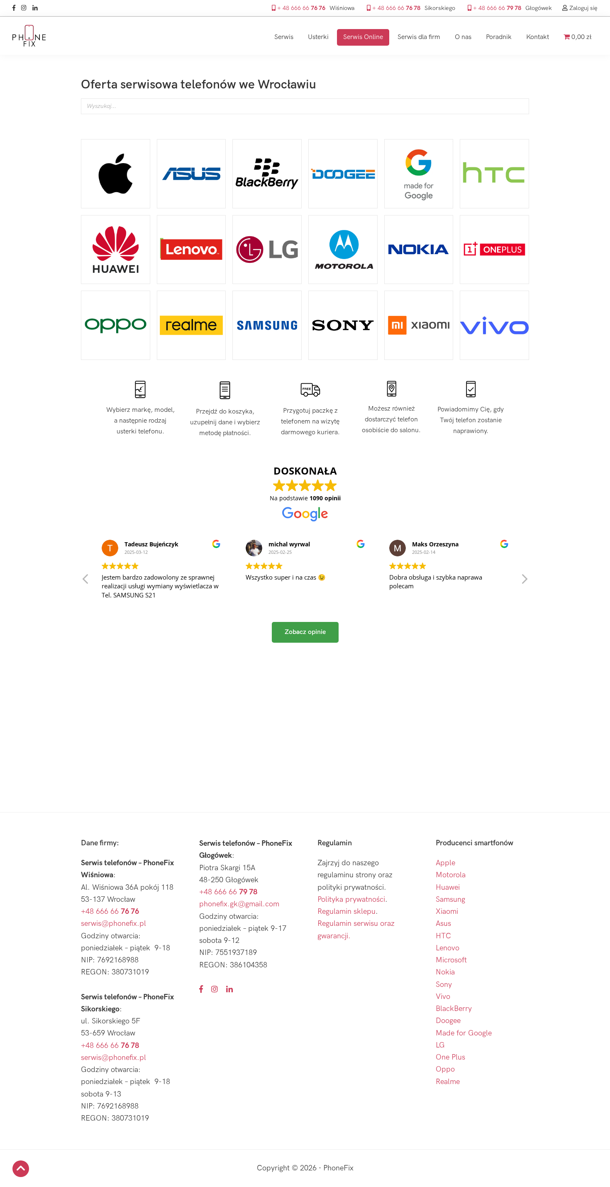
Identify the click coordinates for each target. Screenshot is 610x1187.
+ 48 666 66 (300, 8)
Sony (444, 984)
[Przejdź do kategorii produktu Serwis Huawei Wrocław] (115, 249)
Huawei (448, 887)
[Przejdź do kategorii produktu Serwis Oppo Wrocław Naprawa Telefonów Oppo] (115, 325)
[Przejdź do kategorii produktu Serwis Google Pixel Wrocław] (419, 173)
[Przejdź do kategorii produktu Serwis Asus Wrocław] (191, 173)
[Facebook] (16, 8)
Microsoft (451, 960)
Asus (443, 923)
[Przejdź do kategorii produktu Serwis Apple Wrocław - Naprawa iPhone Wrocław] (115, 173)
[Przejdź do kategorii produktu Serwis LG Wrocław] (267, 249)
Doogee (448, 1020)
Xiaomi (447, 911)
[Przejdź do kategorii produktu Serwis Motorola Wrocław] (343, 249)
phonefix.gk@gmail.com (239, 904)
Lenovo (447, 948)
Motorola (451, 875)
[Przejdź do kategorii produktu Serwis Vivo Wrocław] (494, 325)
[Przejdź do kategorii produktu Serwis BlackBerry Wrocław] (267, 173)
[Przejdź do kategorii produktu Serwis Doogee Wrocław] (343, 173)
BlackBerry (454, 1008)
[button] (524, 581)
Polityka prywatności (351, 899)
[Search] (520, 112)
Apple (445, 863)
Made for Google (464, 1033)
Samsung (450, 899)
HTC (443, 936)
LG (440, 1045)
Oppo (445, 1069)
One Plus (450, 1057)
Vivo (443, 996)
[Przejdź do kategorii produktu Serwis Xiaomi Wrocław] (419, 325)
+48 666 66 (110, 911)
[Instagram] (26, 8)
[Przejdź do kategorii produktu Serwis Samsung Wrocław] (267, 325)
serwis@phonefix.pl (113, 923)
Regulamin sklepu (346, 911)
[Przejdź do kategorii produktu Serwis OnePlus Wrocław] (494, 249)
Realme (448, 1081)
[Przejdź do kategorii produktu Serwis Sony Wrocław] (343, 325)
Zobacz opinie (305, 632)
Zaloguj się (583, 8)
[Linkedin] (37, 8)
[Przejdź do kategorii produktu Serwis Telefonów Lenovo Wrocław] (191, 249)
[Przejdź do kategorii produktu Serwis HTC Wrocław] (494, 173)
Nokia (445, 972)
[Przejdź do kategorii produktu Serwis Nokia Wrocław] (419, 249)
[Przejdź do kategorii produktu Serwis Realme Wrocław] (191, 325)
